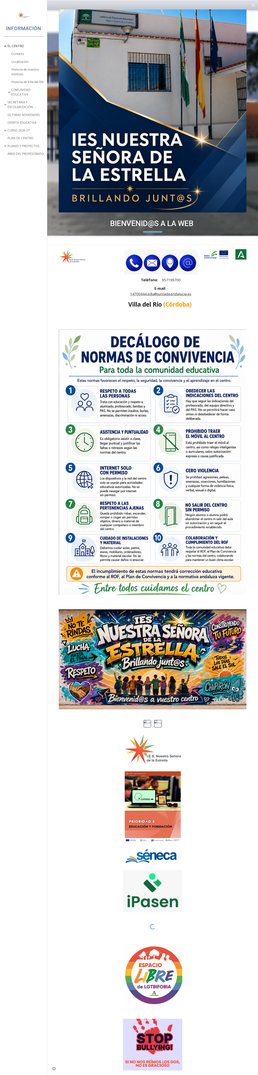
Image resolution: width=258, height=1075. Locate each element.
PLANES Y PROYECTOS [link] (23, 146)
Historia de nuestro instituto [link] (25, 71)
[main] (153, 223)
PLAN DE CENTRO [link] (20, 138)
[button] (253, 5)
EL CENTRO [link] (16, 46)
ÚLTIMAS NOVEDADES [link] (24, 115)
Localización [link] (20, 62)
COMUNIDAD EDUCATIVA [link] (20, 92)
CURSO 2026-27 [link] (19, 130)
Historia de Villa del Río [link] (27, 82)
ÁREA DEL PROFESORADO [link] (26, 154)
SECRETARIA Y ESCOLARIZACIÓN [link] (20, 104)
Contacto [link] (17, 54)
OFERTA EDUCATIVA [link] (22, 123)
